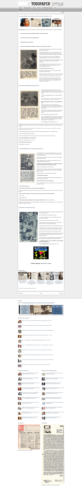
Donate (49, 263)
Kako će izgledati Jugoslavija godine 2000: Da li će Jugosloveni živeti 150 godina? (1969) (53, 417)
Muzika (31, 288)
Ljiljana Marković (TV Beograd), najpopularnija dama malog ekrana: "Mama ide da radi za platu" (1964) (37, 354)
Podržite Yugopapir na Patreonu (47, 7)
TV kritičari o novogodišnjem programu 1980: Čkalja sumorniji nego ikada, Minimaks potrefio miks (31, 282)
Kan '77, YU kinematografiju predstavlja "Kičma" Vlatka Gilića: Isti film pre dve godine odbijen (36, 302)
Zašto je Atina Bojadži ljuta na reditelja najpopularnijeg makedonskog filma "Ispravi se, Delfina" (36, 340)
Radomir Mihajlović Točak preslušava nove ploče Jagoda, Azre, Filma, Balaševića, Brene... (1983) (54, 393)
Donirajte (38, 7)
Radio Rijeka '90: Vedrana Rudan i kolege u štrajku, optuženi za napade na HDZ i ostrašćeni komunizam (37, 330)
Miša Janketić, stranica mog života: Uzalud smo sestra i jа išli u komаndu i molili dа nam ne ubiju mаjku (55, 412)
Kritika (29, 288)
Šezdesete (34, 288)
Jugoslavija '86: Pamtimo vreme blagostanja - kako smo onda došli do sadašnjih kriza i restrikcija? (40, 282)
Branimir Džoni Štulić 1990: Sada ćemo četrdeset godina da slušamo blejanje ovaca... (55, 403)
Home (41, 293)
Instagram (20, 9)
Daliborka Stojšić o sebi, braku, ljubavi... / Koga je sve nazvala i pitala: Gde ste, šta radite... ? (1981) (37, 335)
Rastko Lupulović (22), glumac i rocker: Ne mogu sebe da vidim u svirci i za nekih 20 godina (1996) (30, 408)
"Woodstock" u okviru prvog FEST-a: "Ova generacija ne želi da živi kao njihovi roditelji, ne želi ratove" (50, 282)
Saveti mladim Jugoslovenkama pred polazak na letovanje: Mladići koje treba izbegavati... (54, 373)
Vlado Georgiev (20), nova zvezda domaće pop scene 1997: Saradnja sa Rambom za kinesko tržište (55, 378)
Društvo (22, 288)
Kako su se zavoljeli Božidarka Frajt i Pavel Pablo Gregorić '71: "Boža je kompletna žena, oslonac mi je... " (38, 344)
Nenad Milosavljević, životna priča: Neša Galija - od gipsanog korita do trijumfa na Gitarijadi (36, 364)
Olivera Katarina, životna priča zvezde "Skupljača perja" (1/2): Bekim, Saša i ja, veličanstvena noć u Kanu (30, 393)
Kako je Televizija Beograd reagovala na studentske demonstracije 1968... (23, 281)
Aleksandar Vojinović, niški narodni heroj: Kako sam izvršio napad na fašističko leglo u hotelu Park (37, 349)
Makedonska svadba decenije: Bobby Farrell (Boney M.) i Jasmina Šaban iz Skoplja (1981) (54, 408)
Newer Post (21, 293)
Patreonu (44, 263)
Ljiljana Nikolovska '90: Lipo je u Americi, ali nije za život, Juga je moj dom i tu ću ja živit (31, 412)
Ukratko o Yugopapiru (27, 7)
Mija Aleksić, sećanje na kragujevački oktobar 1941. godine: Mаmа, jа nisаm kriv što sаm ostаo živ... (55, 388)
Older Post (61, 293)
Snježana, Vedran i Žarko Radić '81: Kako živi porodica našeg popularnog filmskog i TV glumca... (37, 320)
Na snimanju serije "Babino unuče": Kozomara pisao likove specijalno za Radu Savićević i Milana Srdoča (37, 359)
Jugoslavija (25, 288)
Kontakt (34, 7)
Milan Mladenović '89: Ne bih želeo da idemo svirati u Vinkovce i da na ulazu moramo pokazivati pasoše (54, 398)
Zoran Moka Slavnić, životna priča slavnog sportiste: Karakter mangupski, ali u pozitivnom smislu (53, 383)
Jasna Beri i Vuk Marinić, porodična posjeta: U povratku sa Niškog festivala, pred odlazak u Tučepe (37, 325)
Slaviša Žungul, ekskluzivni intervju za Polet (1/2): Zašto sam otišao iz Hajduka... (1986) (30, 403)
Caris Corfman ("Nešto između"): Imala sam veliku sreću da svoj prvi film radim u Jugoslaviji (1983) (31, 388)
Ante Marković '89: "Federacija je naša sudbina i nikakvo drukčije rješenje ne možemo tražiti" (58, 282)
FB (55, 7)
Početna (20, 7)
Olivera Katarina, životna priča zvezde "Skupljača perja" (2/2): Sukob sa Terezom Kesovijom (30, 378)
